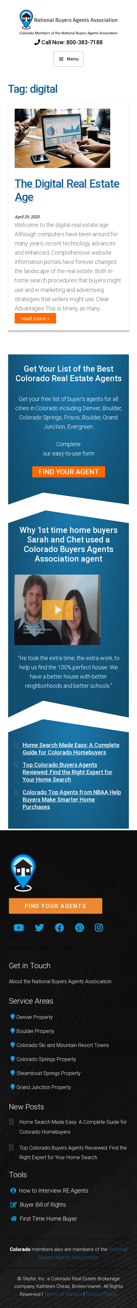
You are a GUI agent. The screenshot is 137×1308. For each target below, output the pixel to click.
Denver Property (35, 1017)
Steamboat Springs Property (49, 1073)
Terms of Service (63, 1294)
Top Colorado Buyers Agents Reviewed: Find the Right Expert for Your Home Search (67, 772)
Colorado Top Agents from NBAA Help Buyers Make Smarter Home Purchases (72, 799)
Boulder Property (35, 1031)
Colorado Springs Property (46, 1059)
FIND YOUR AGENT (69, 472)
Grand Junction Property (44, 1087)
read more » (35, 318)
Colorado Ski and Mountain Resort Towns (63, 1045)
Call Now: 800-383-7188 (71, 42)
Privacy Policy (101, 1294)
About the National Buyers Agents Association (60, 981)
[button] (55, 906)
